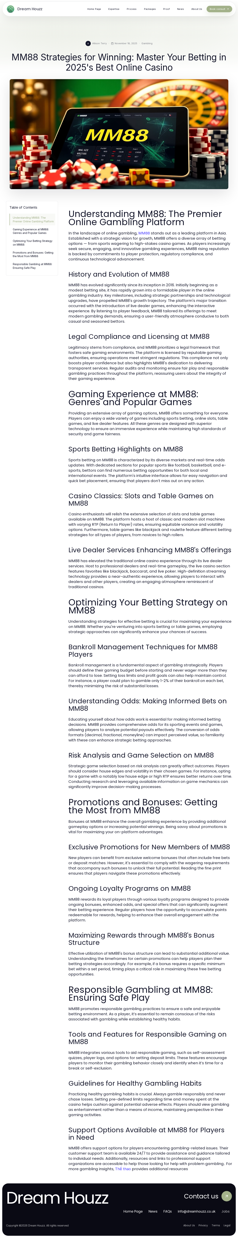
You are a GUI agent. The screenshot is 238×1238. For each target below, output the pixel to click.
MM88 (144, 233)
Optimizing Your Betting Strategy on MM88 (32, 242)
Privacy (203, 1225)
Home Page (133, 1211)
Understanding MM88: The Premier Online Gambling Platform (33, 219)
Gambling (146, 43)
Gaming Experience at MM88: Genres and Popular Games (31, 231)
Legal (227, 1225)
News (153, 1211)
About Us (189, 1225)
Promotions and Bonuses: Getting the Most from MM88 (33, 254)
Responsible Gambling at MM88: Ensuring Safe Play (32, 265)
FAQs (167, 1211)
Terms (216, 1225)
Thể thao (123, 1169)
